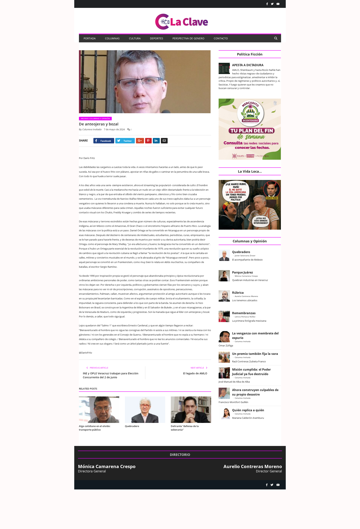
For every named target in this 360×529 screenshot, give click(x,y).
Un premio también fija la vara (255, 354)
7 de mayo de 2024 (114, 129)
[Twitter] (272, 4)
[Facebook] (267, 4)
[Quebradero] (145, 409)
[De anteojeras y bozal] (145, 82)
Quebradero (132, 426)
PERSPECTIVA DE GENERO (188, 38)
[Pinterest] (148, 140)
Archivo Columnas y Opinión (95, 118)
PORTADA (90, 38)
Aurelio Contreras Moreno (246, 296)
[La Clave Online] (181, 21)
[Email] (164, 140)
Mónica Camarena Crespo (246, 276)
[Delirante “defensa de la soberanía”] (191, 409)
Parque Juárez (242, 272)
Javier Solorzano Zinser (245, 255)
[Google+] (140, 140)
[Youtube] (278, 4)
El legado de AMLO (195, 373)
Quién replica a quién (248, 410)
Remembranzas (244, 313)
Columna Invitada (91, 129)
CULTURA (135, 38)
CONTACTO (221, 38)
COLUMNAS (112, 38)
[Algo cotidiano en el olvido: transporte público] (99, 409)
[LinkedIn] (156, 140)
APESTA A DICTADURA (247, 65)
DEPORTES (156, 38)
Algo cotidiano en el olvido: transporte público (94, 428)
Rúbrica (238, 293)
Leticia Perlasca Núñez (245, 316)
